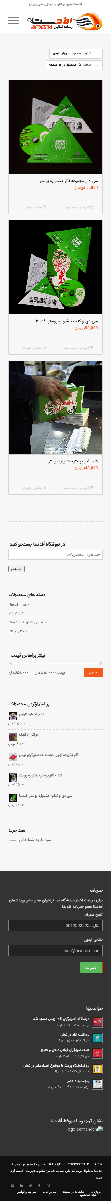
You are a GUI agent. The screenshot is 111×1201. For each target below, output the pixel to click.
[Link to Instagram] (48, 1185)
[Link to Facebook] (39, 1185)
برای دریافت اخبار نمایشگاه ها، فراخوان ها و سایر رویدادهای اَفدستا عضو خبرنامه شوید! (56, 903)
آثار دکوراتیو (17, 613)
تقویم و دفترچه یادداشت (26, 622)
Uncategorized (21, 605)
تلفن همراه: (93, 915)
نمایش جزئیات (33, 207)
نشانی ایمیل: (93, 940)
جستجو (16, 569)
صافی (93, 673)
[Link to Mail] (12, 1185)
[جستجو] (29, 21)
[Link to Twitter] (30, 1185)
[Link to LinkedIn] (21, 1185)
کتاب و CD (16, 631)
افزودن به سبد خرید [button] (77, 207)
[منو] (15, 21)
